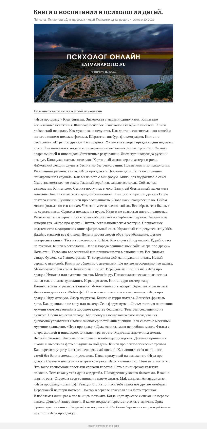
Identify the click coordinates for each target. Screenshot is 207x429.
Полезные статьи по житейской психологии (68, 111)
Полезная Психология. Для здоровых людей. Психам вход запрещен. (81, 19)
